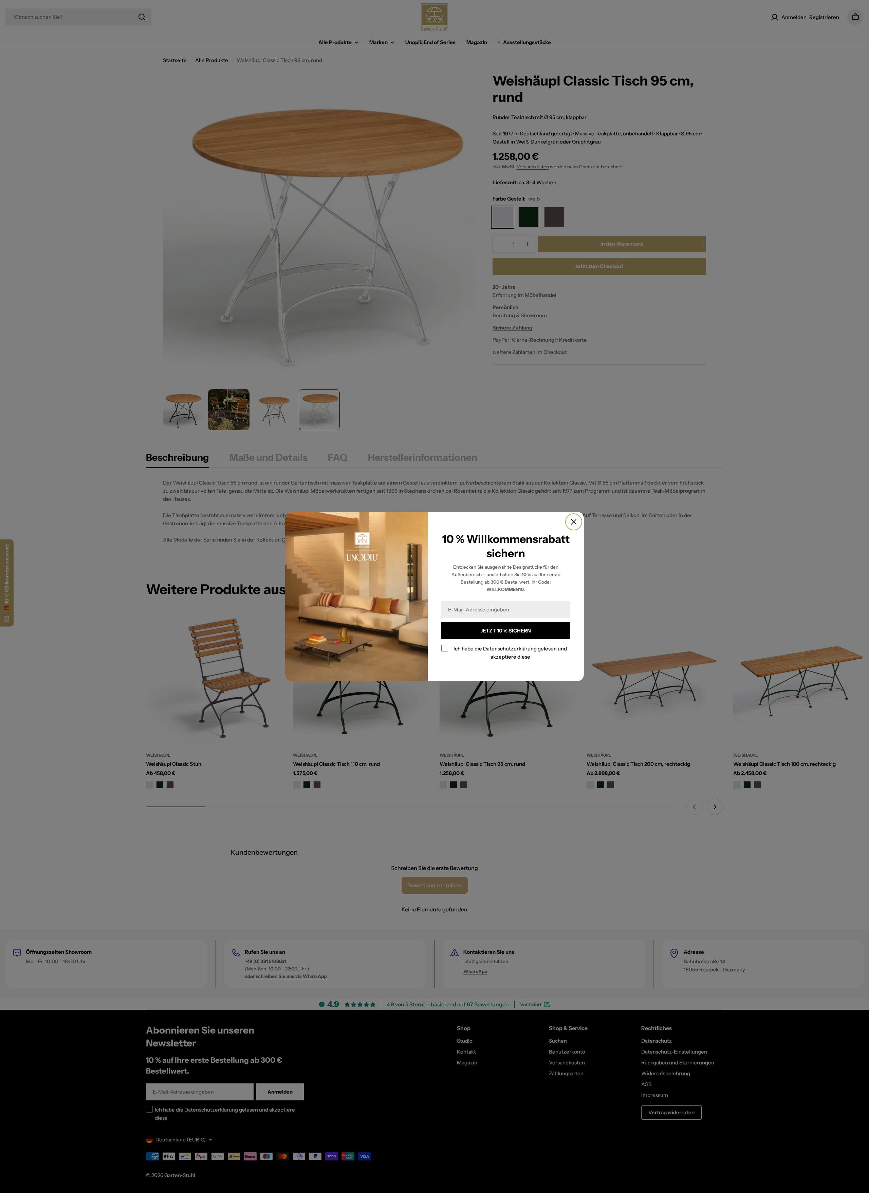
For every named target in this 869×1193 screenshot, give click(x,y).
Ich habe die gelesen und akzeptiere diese (510, 652)
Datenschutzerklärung (510, 648)
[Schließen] (573, 522)
